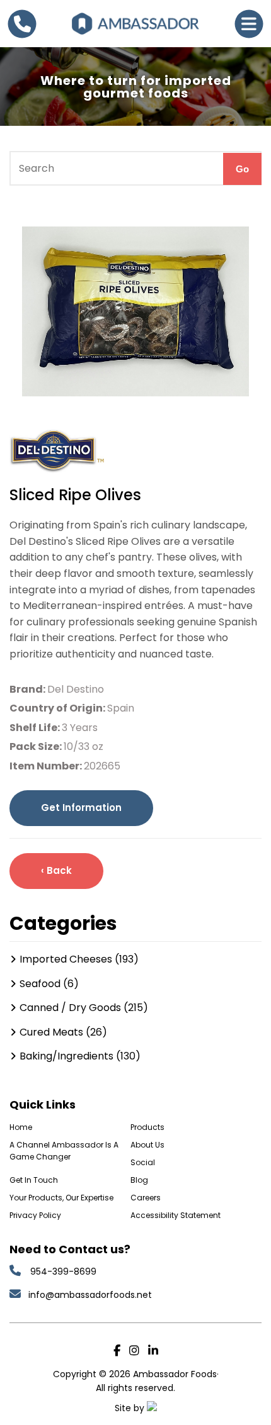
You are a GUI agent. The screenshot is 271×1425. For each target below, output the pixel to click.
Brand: (28, 689)
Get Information (81, 807)
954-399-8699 (63, 1271)
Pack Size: (36, 746)
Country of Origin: (58, 708)
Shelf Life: (35, 727)
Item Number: (46, 766)
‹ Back (56, 870)
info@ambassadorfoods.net (91, 1294)
